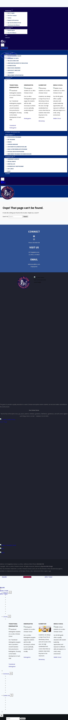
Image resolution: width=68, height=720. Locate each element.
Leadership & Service (13, 159)
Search (25, 216)
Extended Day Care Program (15, 166)
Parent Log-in (11, 30)
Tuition (9, 18)
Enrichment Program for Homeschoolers (19, 154)
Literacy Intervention (12, 132)
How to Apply (10, 13)
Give (6, 35)
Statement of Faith (12, 597)
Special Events (11, 161)
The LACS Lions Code (13, 61)
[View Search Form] (2, 44)
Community (10, 73)
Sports (9, 142)
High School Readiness (13, 68)
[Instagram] (4, 42)
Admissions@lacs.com (34, 264)
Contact (7, 37)
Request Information (13, 20)
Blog (8, 171)
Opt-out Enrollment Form (14, 22)
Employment (34, 266)
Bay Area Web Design (47, 566)
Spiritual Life (11, 164)
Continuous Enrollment (13, 25)
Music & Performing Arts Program (17, 149)
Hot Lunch (10, 169)
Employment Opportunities (15, 75)
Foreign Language (12, 144)
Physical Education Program (15, 151)
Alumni (7, 173)
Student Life (6, 695)
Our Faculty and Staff (13, 70)
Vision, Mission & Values (13, 595)
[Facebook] (2, 42)
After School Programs (14, 137)
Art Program (11, 139)
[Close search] (1, 715)
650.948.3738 (36, 242)
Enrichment (6, 674)
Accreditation (11, 65)
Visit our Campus (12, 15)
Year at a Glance (11, 33)
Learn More (4, 48)
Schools (5, 616)
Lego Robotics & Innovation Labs (17, 147)
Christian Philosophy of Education (17, 63)
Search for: (5, 216)
